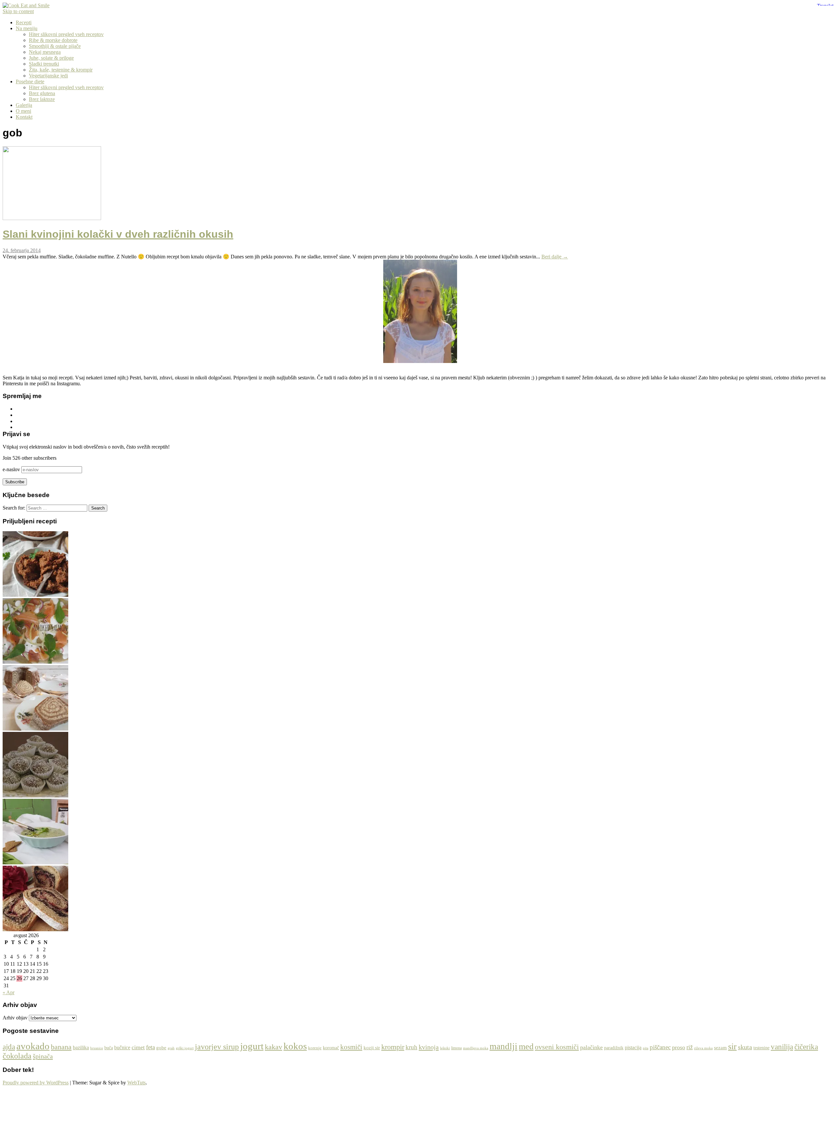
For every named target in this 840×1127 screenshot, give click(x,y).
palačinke (591, 1047)
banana (61, 1047)
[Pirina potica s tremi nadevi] (35, 929)
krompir (392, 1047)
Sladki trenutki (44, 64)
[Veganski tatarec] (35, 595)
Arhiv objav (15, 1017)
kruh (411, 1047)
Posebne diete (30, 81)
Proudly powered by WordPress (36, 1082)
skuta (745, 1047)
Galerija (24, 105)
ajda (9, 1047)
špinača (43, 1056)
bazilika (81, 1047)
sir (732, 1046)
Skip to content (18, 11)
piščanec (660, 1047)
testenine (761, 1047)
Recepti (24, 22)
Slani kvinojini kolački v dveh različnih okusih (118, 234)
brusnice (96, 1048)
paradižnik (613, 1047)
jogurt (251, 1046)
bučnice (122, 1047)
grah (171, 1048)
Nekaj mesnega (45, 52)
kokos (295, 1046)
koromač (331, 1047)
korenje (315, 1048)
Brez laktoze (42, 99)
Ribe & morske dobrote (53, 40)
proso (678, 1047)
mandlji (503, 1046)
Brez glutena (42, 93)
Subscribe (14, 481)
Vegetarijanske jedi (48, 75)
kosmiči (351, 1047)
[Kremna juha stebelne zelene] (35, 862)
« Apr (8, 992)
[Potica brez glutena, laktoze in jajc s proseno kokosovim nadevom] (35, 729)
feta (150, 1047)
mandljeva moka (475, 1048)
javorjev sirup (217, 1046)
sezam (720, 1047)
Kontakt (24, 117)
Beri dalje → (554, 256)
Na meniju (26, 28)
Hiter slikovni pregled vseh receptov (66, 34)
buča (108, 1047)
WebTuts (136, 1082)
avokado (33, 1046)
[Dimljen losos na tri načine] (35, 662)
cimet (138, 1047)
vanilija (782, 1047)
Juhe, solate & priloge (51, 58)
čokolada (17, 1056)
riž (689, 1047)
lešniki (445, 1048)
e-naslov (12, 469)
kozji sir (372, 1047)
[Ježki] (35, 795)
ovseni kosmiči (557, 1047)
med (526, 1046)
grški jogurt (185, 1048)
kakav (273, 1047)
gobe (161, 1047)
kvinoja (429, 1047)
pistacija (633, 1047)
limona (456, 1048)
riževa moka (703, 1048)
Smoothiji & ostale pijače (55, 46)
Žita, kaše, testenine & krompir (61, 69)
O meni (23, 111)
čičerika (806, 1046)
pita (645, 1048)
